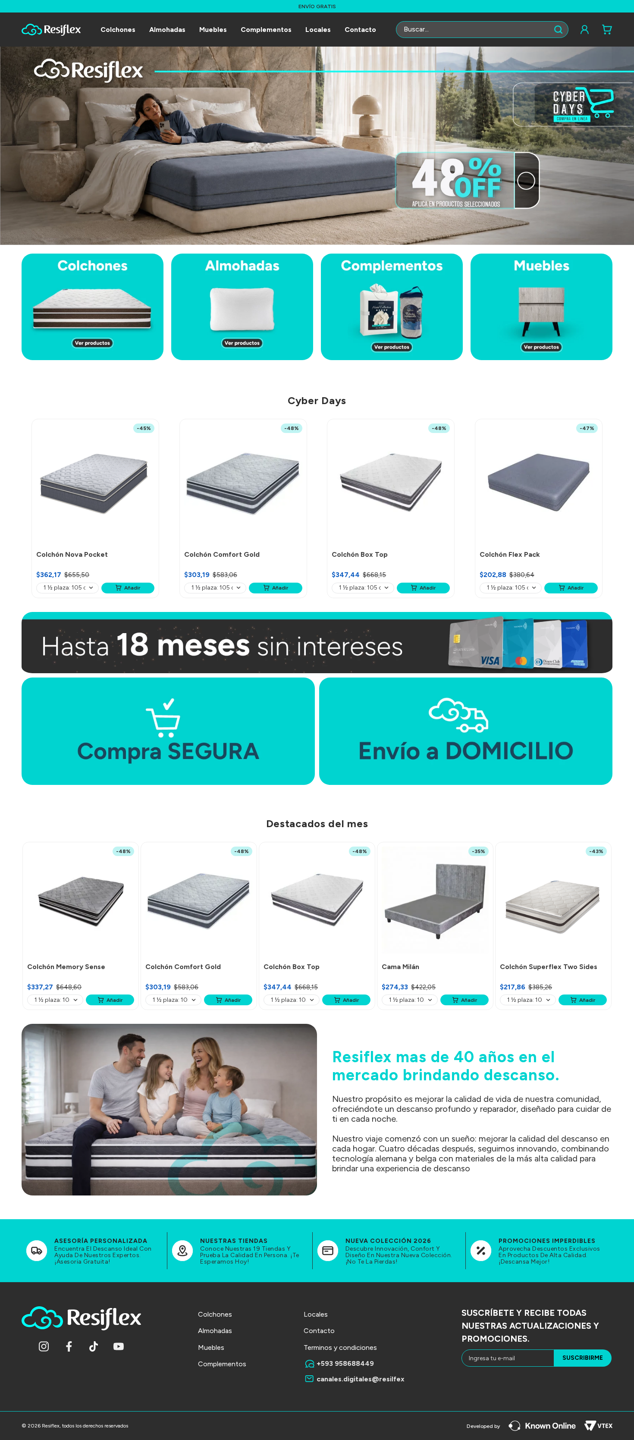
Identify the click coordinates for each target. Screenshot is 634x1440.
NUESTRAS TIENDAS (234, 1241)
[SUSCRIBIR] (583, 1358)
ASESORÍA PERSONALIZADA (101, 1241)
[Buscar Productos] (560, 29)
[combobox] (482, 29)
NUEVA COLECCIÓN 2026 (388, 1241)
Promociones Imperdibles (547, 1241)
